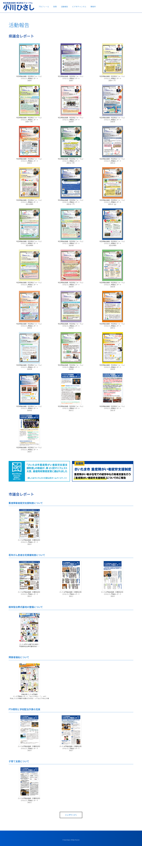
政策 (55, 6)
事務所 (93, 6)
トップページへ (71, 815)
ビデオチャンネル (79, 6)
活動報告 (64, 6)
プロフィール (43, 6)
